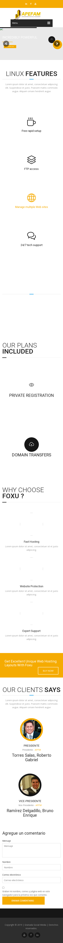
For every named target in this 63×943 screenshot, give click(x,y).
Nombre (6, 861)
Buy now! (48, 670)
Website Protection (31, 586)
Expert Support (31, 630)
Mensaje (6, 840)
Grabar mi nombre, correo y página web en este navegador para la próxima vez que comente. (26, 893)
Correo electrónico (11, 874)
